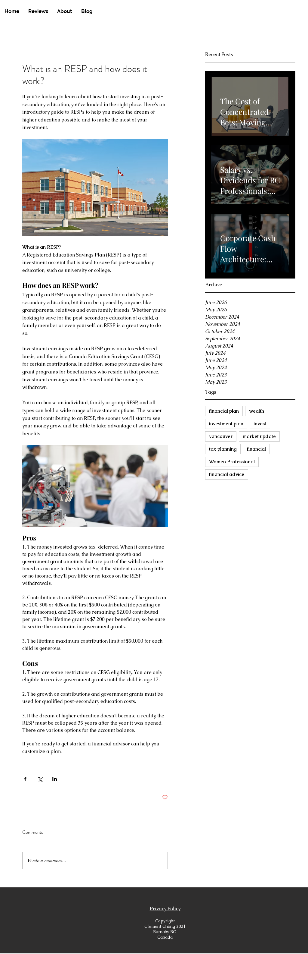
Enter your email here (72, 498)
